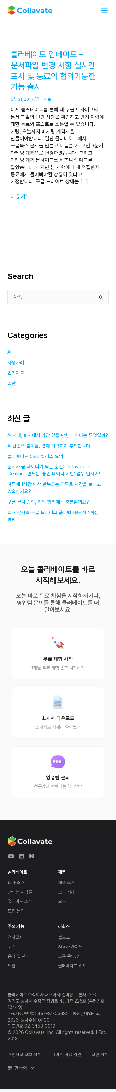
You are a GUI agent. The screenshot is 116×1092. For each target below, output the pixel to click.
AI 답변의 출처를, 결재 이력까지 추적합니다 (48, 446)
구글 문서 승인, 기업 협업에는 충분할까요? (48, 502)
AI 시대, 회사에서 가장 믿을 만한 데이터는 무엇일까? (57, 435)
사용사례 (15, 362)
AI (9, 352)
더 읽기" (19, 196)
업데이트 (44, 99)
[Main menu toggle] (104, 10)
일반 (11, 383)
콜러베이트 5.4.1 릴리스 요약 (35, 456)
